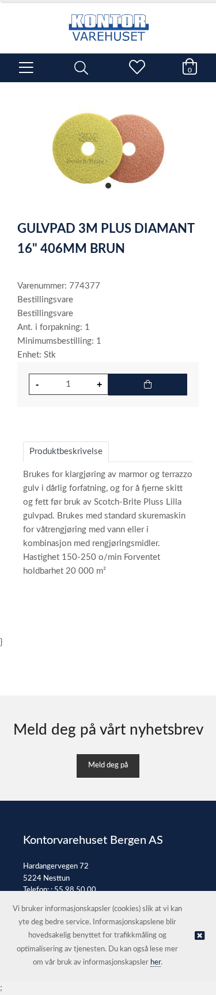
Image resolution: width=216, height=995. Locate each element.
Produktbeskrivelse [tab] (66, 451)
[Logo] (108, 22)
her (155, 962)
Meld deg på (108, 765)
